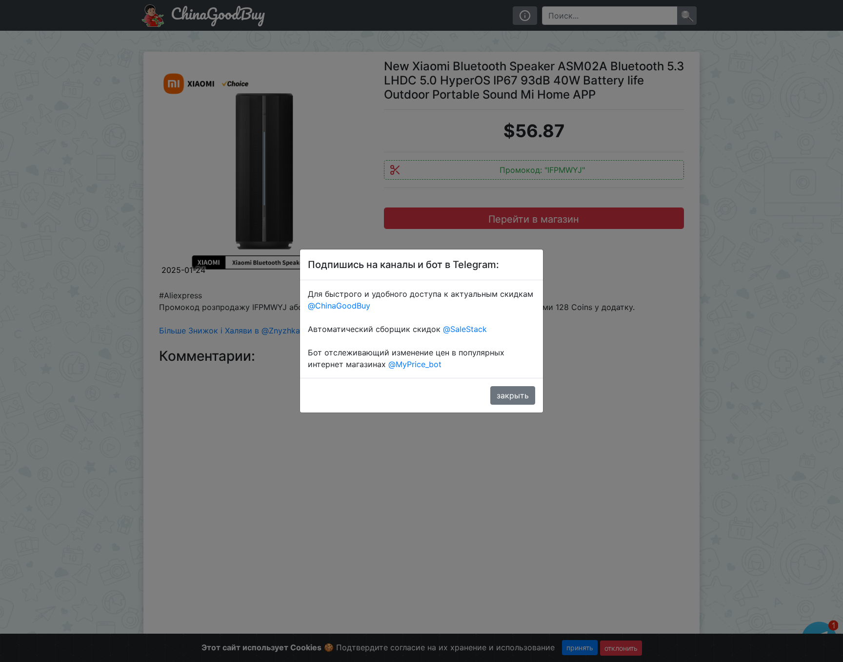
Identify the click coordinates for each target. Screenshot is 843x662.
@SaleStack (465, 329)
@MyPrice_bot (415, 364)
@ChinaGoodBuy (339, 305)
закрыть (513, 395)
